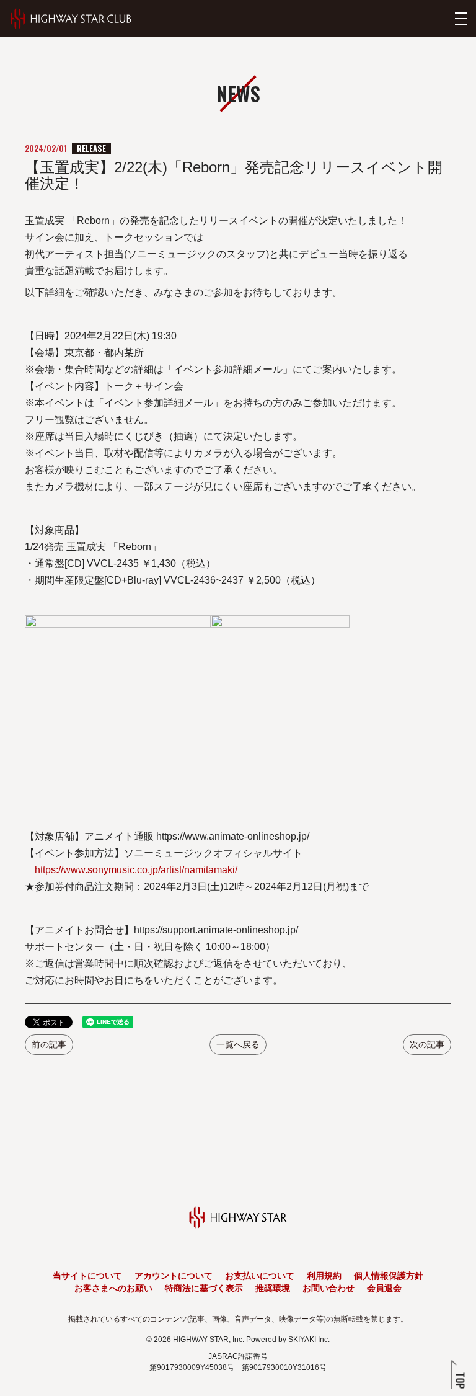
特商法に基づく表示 (204, 1288)
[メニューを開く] (461, 18)
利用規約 (324, 1276)
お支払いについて (259, 1276)
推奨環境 (272, 1288)
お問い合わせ (328, 1288)
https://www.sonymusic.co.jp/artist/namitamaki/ (136, 870)
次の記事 (427, 1044)
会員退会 (384, 1288)
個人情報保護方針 (388, 1276)
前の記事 (49, 1044)
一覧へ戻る (238, 1044)
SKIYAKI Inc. (309, 1339)
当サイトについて (87, 1276)
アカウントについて (173, 1276)
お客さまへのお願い (113, 1288)
